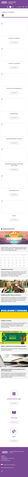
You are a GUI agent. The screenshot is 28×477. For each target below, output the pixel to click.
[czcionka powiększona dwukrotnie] (21, 6)
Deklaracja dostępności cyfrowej (7, 468)
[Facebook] (7, 7)
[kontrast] (23, 7)
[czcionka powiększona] (18, 6)
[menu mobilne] (3, 15)
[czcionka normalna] (17, 6)
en (13, 7)
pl (10, 7)
